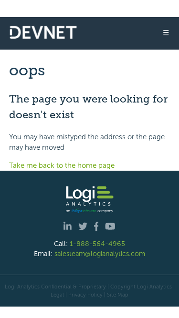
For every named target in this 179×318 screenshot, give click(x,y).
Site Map (117, 294)
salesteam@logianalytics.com (99, 253)
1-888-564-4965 (97, 243)
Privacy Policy (85, 294)
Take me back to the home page (62, 165)
